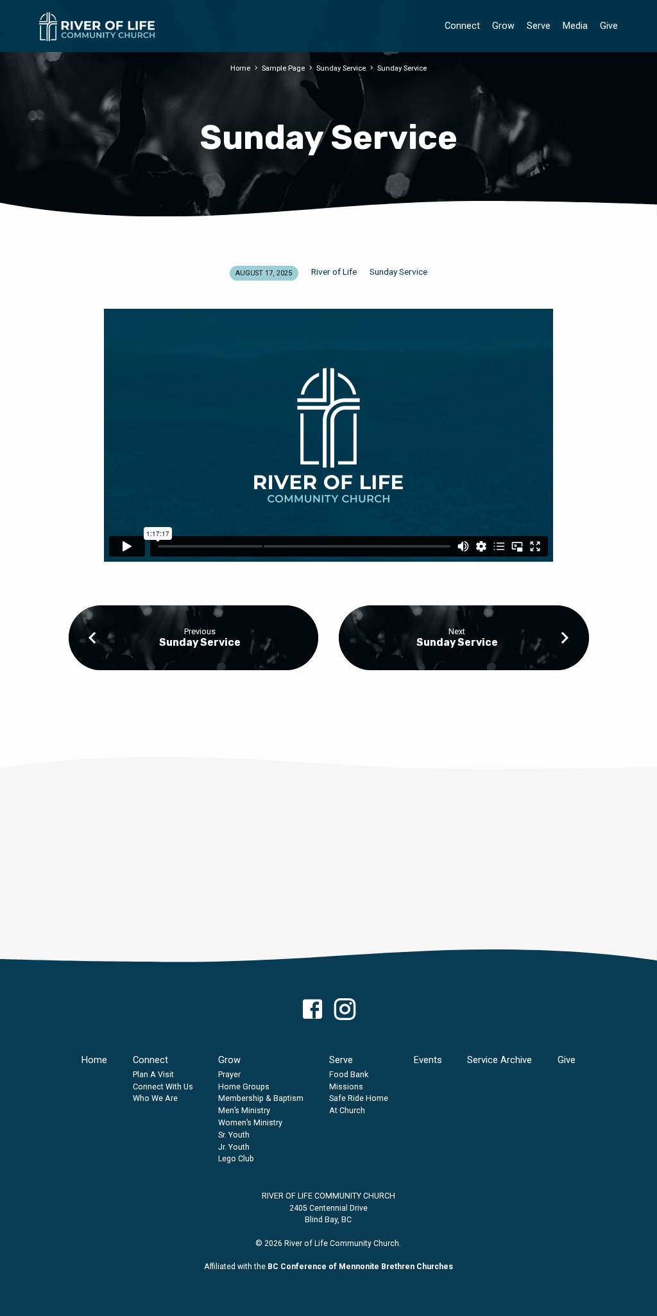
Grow (503, 26)
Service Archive (499, 1060)
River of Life (334, 271)
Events (428, 1060)
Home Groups (243, 1086)
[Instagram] (344, 1010)
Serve (538, 26)
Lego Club (236, 1158)
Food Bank (348, 1074)
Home (240, 68)
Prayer (229, 1074)
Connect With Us (163, 1086)
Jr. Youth (234, 1147)
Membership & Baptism (260, 1098)
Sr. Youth (234, 1134)
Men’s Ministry (244, 1110)
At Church (347, 1110)
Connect (462, 26)
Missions (346, 1086)
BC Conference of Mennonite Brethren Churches (360, 1266)
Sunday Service (341, 68)
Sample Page (283, 68)
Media (575, 26)
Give (609, 26)
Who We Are (155, 1098)
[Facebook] (312, 1010)
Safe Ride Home (358, 1098)
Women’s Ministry (250, 1122)
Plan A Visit (153, 1074)
